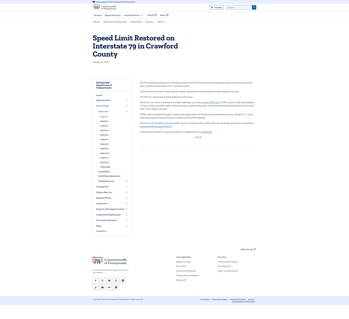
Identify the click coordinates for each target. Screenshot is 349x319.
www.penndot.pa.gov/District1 (156, 126)
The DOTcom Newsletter (109, 176)
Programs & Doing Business (108, 214)
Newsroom (103, 111)
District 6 (104, 139)
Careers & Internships (227, 262)
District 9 (104, 148)
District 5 (104, 135)
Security (251, 299)
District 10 (104, 153)
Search (99, 95)
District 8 (104, 144)
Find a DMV (181, 266)
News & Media (102, 106)
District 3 (104, 125)
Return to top (247, 249)
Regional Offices (103, 198)
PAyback (180, 280)
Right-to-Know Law (226, 271)
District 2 (104, 121)
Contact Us (101, 231)
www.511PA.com (211, 102)
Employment (102, 203)
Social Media (104, 171)
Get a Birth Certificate (185, 271)
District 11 (104, 157)
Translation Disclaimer (238, 299)
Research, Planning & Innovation (110, 209)
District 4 (104, 130)
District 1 (104, 116)
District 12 (104, 162)
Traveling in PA (102, 187)
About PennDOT (103, 100)
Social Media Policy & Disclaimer (243, 301)
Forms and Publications (106, 220)
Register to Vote (183, 262)
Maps (98, 226)
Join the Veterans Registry (187, 275)
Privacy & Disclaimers (220, 299)
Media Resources (106, 181)
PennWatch (223, 266)
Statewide (105, 167)
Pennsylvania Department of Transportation (104, 85)
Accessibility (205, 299)
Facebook (207, 131)
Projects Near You (104, 192)
